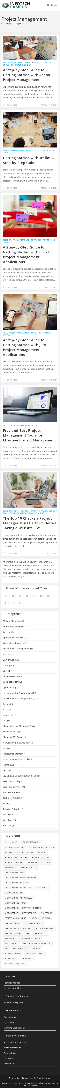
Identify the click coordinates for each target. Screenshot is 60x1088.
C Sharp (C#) (9, 665)
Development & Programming (40, 511)
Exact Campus (10, 1017)
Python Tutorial (13, 933)
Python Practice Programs (18, 928)
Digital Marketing (14, 872)
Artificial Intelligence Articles (20, 867)
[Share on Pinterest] (20, 595)
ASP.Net (6, 654)
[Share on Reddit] (48, 595)
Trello (36, 150)
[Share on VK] (41, 595)
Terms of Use (10, 1053)
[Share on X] (6, 595)
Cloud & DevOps (11, 676)
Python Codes (12, 923)
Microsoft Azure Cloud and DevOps (20, 726)
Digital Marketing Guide (17, 882)
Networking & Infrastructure (16, 742)
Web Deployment (13, 953)
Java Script (8, 715)
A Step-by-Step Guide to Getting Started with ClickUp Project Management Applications (28, 254)
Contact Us (9, 1063)
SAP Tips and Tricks (30, 938)
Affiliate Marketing (12, 621)
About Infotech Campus (15, 1042)
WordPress (8, 820)
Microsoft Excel (10, 731)
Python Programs (45, 928)
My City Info (9, 1022)
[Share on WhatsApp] (20, 602)
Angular (7, 632)
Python (6, 764)
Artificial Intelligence (13, 643)
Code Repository (11, 681)
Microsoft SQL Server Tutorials (20, 913)
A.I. (6, 842)
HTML (5, 709)
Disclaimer (8, 1058)
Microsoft (42, 888)
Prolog (34, 918)
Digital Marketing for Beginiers (20, 877)
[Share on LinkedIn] (27, 595)
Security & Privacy (11, 781)
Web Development (35, 953)
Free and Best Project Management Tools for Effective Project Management (29, 435)
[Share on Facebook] (13, 595)
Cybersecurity (9, 687)
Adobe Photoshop (31, 842)
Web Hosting (9, 814)
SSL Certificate (10, 792)
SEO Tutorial (33, 948)
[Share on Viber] (34, 595)
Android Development (13, 626)
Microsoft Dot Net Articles (18, 898)
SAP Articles (40, 933)
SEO (6, 948)
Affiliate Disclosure (12, 1047)
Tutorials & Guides (21, 65)
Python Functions (32, 923)
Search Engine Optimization (37, 943)
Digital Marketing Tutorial (18, 888)
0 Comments (11, 105)
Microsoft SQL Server (13, 737)
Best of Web (9, 425)
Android (42, 852)
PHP (5, 748)
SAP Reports (10, 938)
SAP (5, 770)
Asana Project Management (17, 63)
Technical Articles (27, 425)
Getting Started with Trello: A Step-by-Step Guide (28, 160)
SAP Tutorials (11, 943)
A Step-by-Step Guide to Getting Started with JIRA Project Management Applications (24, 347)
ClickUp (7, 240)
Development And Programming (18, 698)
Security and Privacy (13, 786)
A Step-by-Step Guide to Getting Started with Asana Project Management (26, 74)
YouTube (7, 825)
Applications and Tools (14, 637)
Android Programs (41, 857)
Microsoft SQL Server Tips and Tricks (23, 908)
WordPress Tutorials (15, 964)
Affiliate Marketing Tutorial (19, 852)
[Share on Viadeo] (13, 602)
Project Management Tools (17, 150)
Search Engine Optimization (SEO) (19, 775)
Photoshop (46, 913)
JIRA (5, 333)
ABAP (14, 842)
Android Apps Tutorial (16, 857)
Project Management (15, 23)
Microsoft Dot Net (14, 893)
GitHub (6, 704)
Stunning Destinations (14, 1027)
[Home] (2, 23)
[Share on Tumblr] (6, 602)
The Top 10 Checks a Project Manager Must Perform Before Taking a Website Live (30, 523)
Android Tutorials (14, 862)
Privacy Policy (27, 1078)
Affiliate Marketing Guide (41, 847)
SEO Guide (18, 948)
